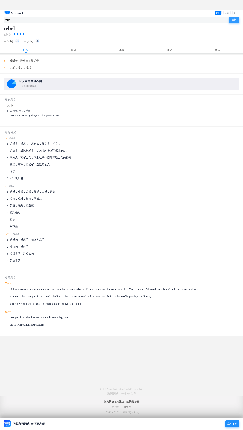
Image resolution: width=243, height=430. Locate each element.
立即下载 (232, 423)
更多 (236, 13)
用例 (73, 50)
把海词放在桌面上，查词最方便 (121, 401)
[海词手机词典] (13, 13)
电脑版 (127, 406)
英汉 (218, 13)
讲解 (169, 50)
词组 (121, 50)
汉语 (227, 13)
